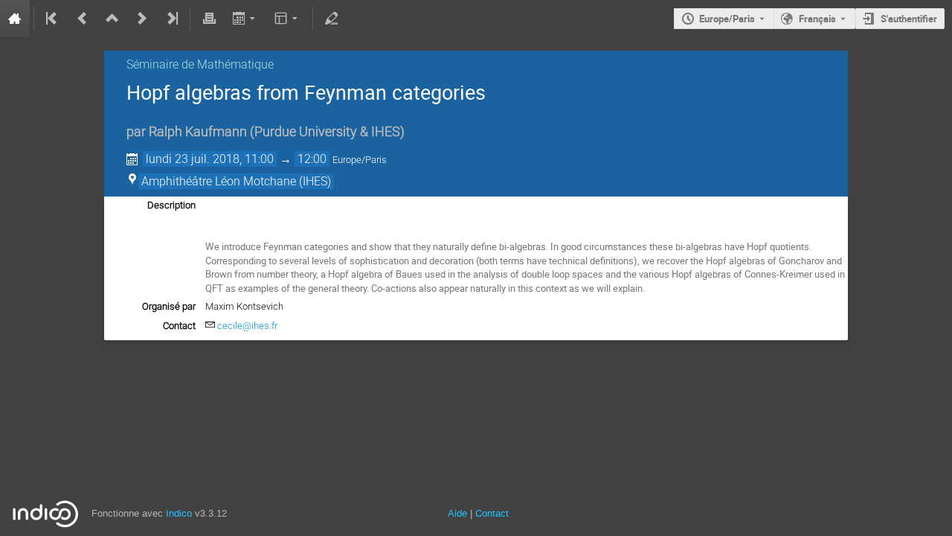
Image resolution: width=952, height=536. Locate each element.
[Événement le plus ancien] (53, 18)
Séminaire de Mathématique (200, 64)
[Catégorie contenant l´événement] (112, 18)
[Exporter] (245, 18)
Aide (457, 513)
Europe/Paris (727, 18)
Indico (179, 513)
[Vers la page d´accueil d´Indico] (15, 18)
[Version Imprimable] (209, 18)
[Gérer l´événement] (332, 18)
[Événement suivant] (142, 18)
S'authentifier (909, 18)
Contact (492, 513)
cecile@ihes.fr (247, 325)
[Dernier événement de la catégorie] (171, 18)
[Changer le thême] (287, 18)
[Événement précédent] (82, 18)
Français (817, 18)
